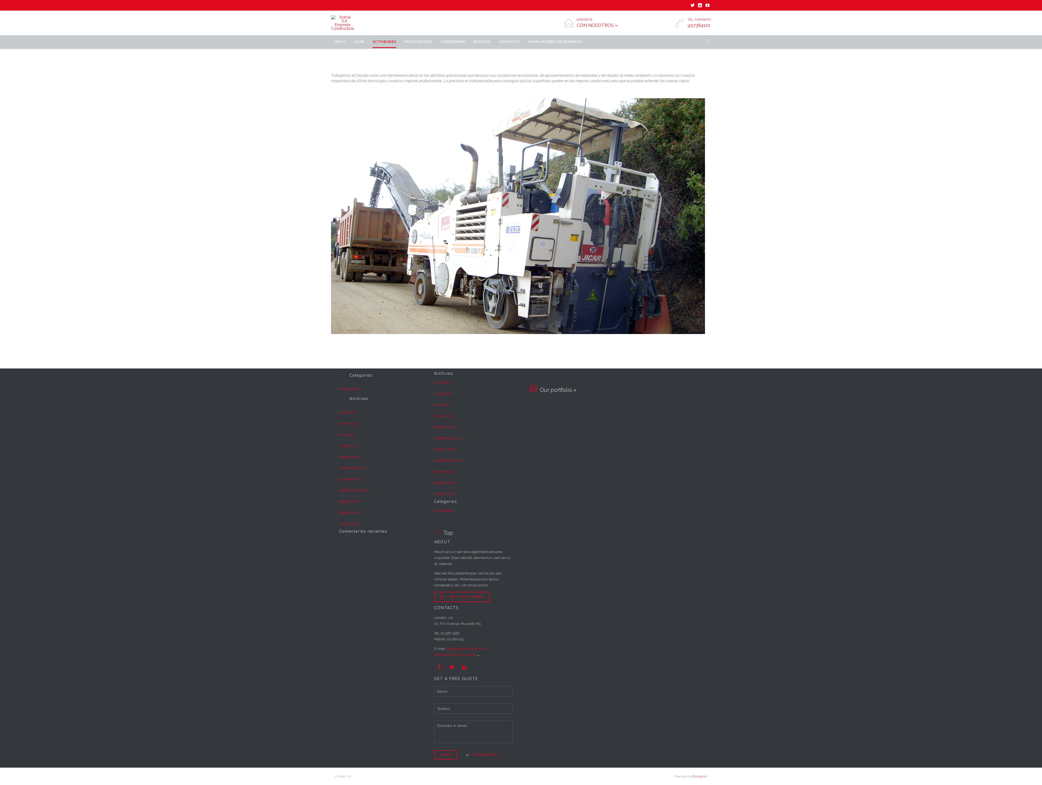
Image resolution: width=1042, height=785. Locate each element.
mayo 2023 (348, 423)
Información (349, 389)
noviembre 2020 (352, 468)
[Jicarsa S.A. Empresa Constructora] (342, 22)
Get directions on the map (454, 655)
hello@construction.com (466, 649)
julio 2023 (347, 412)
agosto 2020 (349, 501)
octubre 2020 (350, 479)
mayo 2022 (348, 446)
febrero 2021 (349, 457)
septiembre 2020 (353, 490)
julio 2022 (347, 435)
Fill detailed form (485, 754)
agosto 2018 (349, 512)
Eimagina (699, 776)
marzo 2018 (349, 524)
